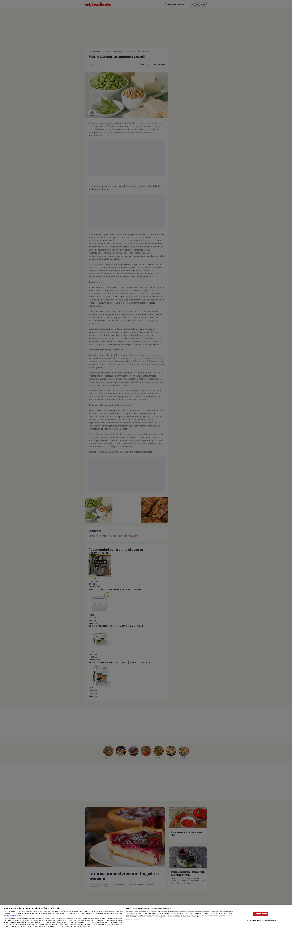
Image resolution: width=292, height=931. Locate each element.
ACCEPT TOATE (261, 914)
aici (103, 922)
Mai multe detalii (15, 915)
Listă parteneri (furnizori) (134, 919)
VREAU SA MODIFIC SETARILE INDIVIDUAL (260, 920)
